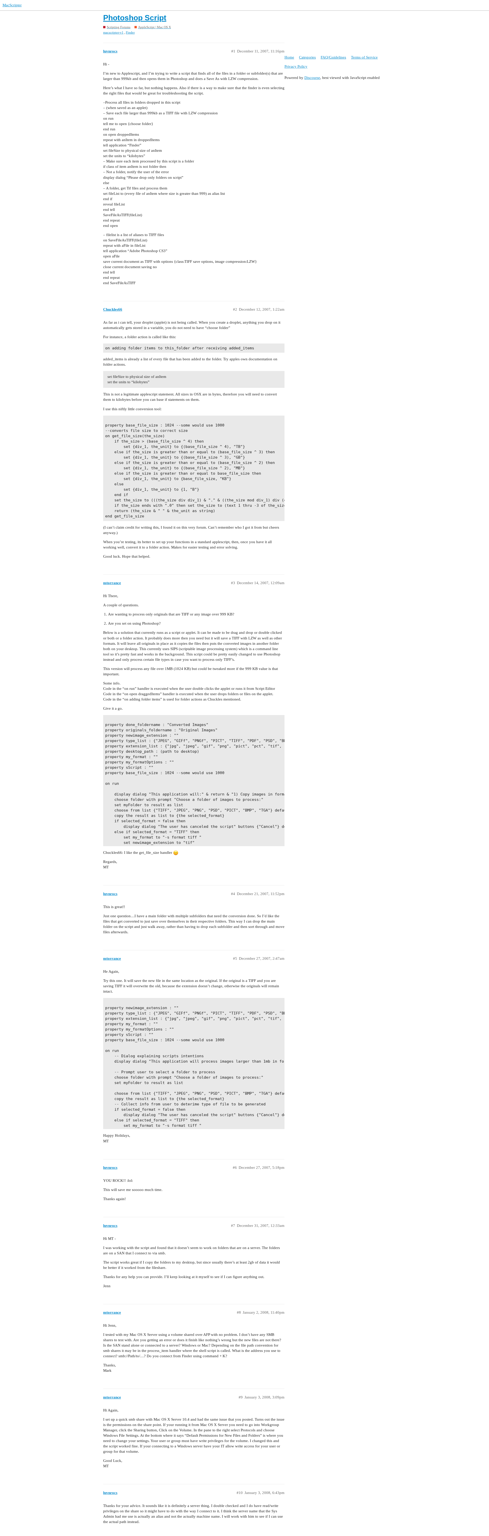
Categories (307, 57)
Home (289, 57)
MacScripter (12, 5)
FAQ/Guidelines (333, 57)
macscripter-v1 (113, 32)
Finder (130, 32)
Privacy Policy (295, 66)
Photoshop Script (134, 17)
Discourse (312, 78)
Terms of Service (364, 57)
